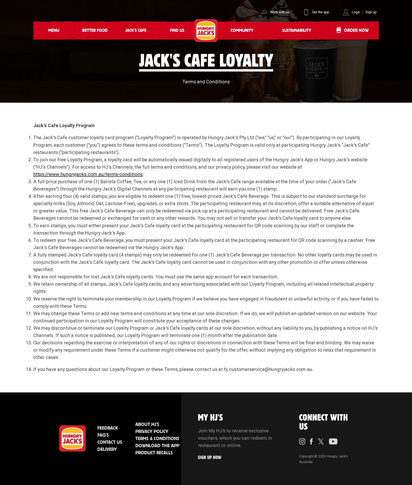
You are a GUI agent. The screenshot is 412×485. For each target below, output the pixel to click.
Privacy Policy (151, 431)
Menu (53, 30)
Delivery (107, 449)
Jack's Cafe (135, 30)
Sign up (371, 12)
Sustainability (296, 30)
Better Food (95, 30)
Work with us (279, 12)
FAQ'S (103, 435)
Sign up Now (209, 457)
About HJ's (147, 424)
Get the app (320, 12)
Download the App (157, 445)
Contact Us (109, 442)
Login (356, 12)
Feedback (107, 428)
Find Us (177, 30)
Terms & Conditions (157, 438)
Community (242, 30)
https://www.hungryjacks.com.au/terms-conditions (88, 174)
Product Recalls (154, 452)
